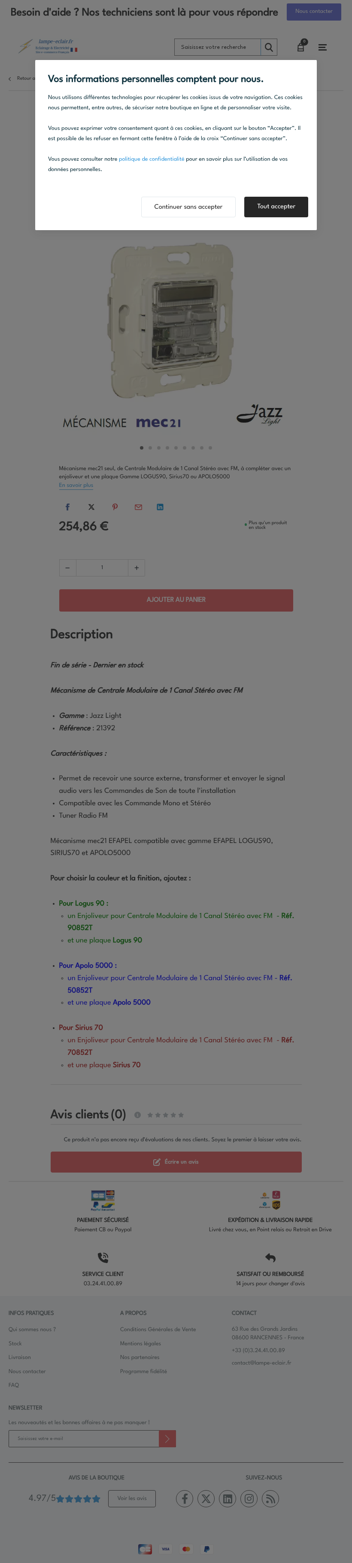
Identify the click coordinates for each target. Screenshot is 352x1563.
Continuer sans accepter (189, 207)
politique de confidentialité (152, 159)
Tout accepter (276, 207)
